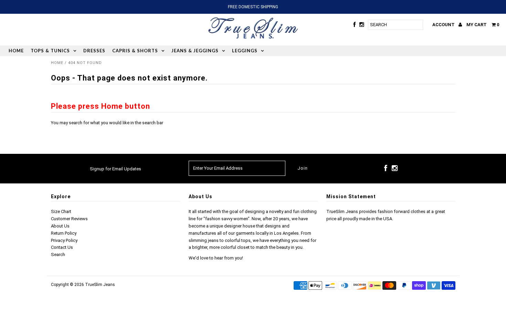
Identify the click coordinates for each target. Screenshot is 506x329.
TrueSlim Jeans (100, 284)
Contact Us (62, 247)
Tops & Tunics (50, 50)
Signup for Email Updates (115, 168)
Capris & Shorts (135, 50)
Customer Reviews (69, 218)
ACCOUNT (444, 24)
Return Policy (63, 233)
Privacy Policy (64, 240)
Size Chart (61, 211)
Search (58, 254)
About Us (60, 226)
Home (16, 50)
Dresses (94, 50)
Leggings (244, 50)
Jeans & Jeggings (195, 50)
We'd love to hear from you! (216, 258)
